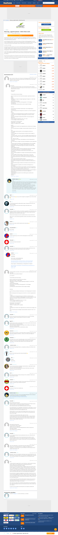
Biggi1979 (12, 321)
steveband (12, 379)
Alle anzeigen (46, 58)
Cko (11, 201)
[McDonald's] (11, 517)
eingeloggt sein (15, 493)
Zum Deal (20, 35)
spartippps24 (45, 97)
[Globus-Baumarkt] (11, 515)
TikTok (19, 0)
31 (18, 33)
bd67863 (44, 68)
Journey (44, 117)
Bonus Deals (18, 2)
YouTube (16, 0)
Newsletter (22, 0)
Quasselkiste (45, 119)
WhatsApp (5, 0)
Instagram (12, 0)
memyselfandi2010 (13, 227)
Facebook (9, 0)
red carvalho (45, 102)
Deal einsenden (46, 24)
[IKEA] (17, 515)
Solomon (44, 114)
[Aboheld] (6, 515)
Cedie (43, 86)
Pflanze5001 (12, 240)
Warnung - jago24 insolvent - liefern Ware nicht (20, 533)
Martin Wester (45, 108)
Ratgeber (34, 2)
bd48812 (44, 81)
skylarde (12, 221)
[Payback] (17, 517)
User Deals (7, 20)
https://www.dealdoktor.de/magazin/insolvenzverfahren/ (18, 396)
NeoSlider (44, 73)
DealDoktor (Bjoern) (16, 179)
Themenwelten (24, 2)
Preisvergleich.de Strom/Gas (29, 515)
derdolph (44, 70)
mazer (44, 89)
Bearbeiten (16, 81)
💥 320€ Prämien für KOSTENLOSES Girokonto (27, 5)
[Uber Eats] (17, 520)
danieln (13, 364)
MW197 (44, 105)
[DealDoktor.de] (8, 3)
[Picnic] (6, 520)
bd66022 (44, 76)
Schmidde (44, 111)
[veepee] (6, 522)
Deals (14, 2)
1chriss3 (44, 84)
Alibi (43, 100)
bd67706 (44, 78)
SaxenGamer (12, 337)
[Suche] (53, 3)
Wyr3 (12, 357)
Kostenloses (29, 2)
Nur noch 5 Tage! (39, 5)
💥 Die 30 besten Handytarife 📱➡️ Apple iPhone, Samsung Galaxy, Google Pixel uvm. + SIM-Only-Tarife (46, 518)
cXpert (11, 351)
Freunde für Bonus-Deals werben (30, 522)
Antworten (11, 81)
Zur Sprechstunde (46, 29)
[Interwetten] (6, 517)
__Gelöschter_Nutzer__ (14, 345)
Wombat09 (13, 33)
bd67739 (44, 65)
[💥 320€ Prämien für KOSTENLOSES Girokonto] (17, 5)
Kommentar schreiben (33, 74)
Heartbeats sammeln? (46, 92)
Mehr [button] (38, 2)
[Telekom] (11, 520)
